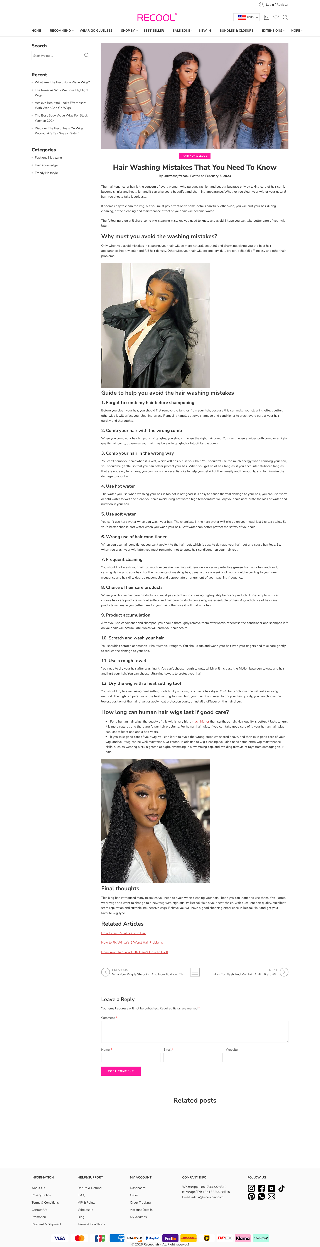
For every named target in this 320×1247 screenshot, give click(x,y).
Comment (109, 1018)
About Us (38, 1188)
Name (106, 1049)
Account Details (141, 1210)
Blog (81, 1217)
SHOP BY (128, 30)
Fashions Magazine (48, 157)
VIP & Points (86, 1202)
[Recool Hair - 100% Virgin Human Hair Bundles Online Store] (156, 17)
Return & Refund (89, 1188)
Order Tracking (140, 1202)
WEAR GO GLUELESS (96, 30)
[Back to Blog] (194, 972)
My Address (138, 1217)
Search (88, 55)
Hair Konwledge (194, 156)
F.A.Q (81, 1195)
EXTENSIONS (272, 30)
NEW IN (205, 30)
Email (168, 1049)
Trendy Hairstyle (46, 173)
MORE (295, 30)
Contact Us (39, 1210)
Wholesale (85, 1210)
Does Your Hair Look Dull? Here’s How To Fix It (134, 952)
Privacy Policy (41, 1195)
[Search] (285, 17)
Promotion (39, 1217)
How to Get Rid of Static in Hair (123, 933)
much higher (200, 721)
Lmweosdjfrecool (176, 176)
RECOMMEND (60, 30)
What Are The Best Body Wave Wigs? (62, 82)
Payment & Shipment (46, 1224)
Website (232, 1049)
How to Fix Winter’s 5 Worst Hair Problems (132, 942)
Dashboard (137, 1188)
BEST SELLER (153, 30)
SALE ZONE (181, 30)
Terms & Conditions (45, 1202)
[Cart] (267, 17)
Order (134, 1195)
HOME (36, 30)
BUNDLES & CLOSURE (236, 30)
